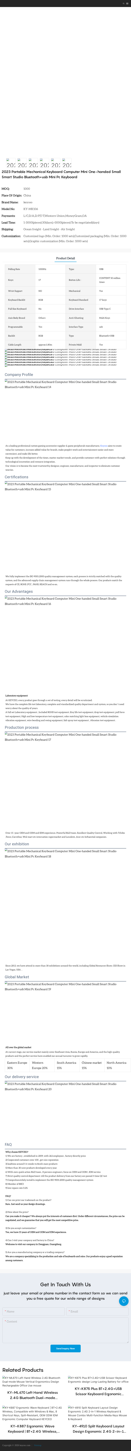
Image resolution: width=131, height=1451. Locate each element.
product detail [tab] (65, 258)
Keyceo (104, 445)
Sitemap (37, 1445)
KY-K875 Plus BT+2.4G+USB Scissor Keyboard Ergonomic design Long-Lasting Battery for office (98, 1392)
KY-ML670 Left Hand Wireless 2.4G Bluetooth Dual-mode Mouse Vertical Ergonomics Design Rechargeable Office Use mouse (32, 1395)
